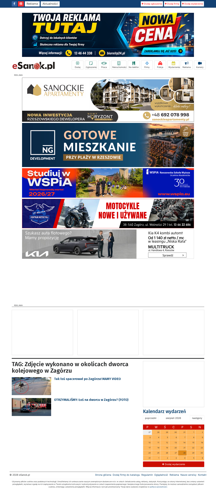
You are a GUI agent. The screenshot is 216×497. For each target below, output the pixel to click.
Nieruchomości (119, 67)
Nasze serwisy (188, 474)
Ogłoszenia (91, 67)
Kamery (200, 67)
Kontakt (202, 474)
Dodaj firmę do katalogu (126, 474)
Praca (104, 67)
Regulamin (147, 474)
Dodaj (77, 67)
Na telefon (134, 67)
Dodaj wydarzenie (193, 3)
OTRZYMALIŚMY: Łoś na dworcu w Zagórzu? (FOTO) (91, 400)
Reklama (32, 3)
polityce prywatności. (159, 487)
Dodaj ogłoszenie (152, 3)
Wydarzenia (173, 67)
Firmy (147, 67)
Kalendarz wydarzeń (164, 411)
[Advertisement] (108, 280)
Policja (160, 67)
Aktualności (50, 3)
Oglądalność (161, 474)
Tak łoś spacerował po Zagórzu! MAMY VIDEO (87, 379)
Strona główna (103, 474)
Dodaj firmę (173, 3)
